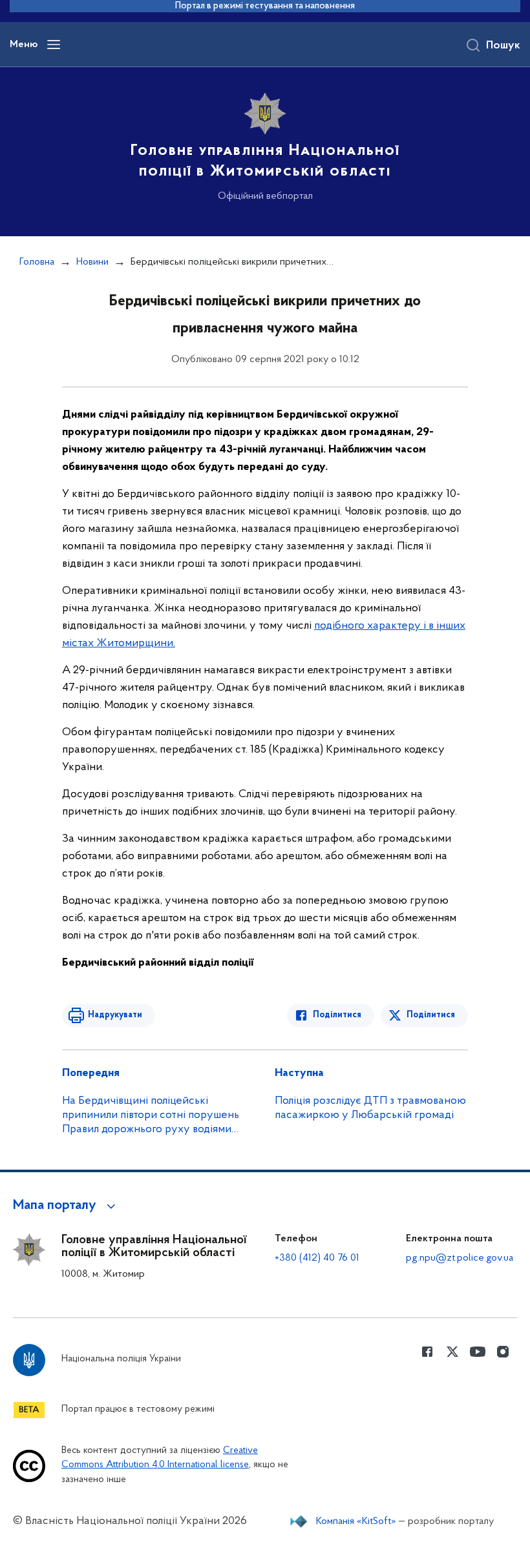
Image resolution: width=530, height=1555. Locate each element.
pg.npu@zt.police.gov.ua (459, 1258)
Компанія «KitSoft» (356, 1521)
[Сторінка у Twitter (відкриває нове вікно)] (452, 1351)
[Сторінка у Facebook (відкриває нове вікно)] (427, 1351)
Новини (92, 262)
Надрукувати (115, 1015)
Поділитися (337, 1015)
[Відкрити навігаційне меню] (53, 44)
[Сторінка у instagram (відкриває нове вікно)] (503, 1351)
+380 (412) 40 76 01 (317, 1258)
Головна (36, 262)
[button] (66, 1206)
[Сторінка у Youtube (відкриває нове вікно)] (477, 1351)
